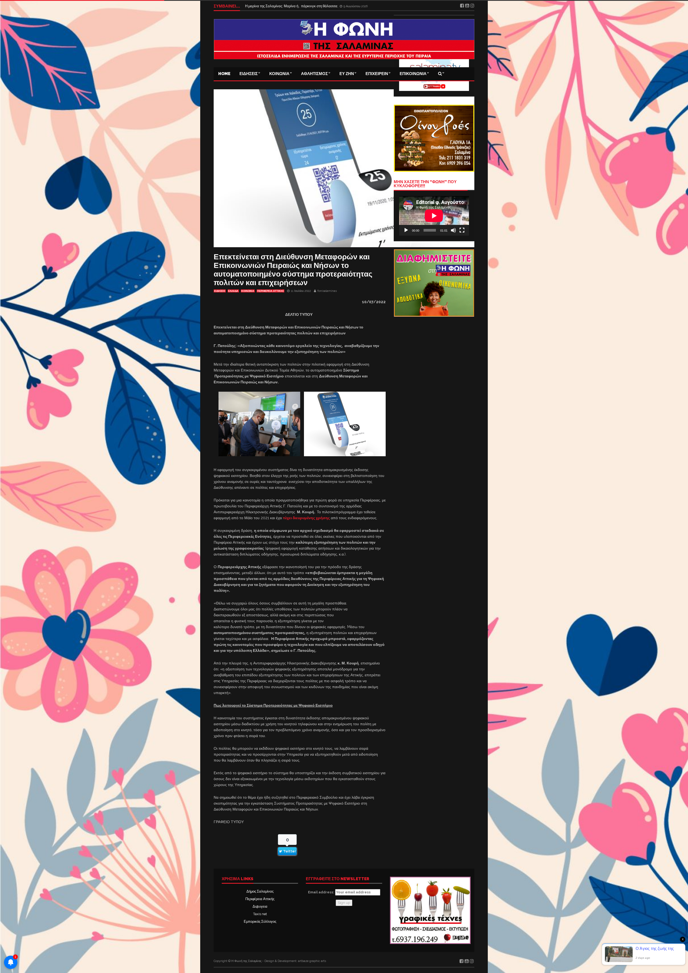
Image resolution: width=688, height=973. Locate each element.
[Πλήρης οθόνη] (462, 230)
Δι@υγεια (260, 906)
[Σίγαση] (453, 230)
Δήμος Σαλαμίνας (260, 891)
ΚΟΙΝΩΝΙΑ (279, 73)
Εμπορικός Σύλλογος (260, 921)
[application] (434, 215)
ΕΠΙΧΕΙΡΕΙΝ (377, 73)
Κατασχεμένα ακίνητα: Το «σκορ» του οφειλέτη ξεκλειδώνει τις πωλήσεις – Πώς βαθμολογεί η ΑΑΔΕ (322, 6)
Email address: (321, 892)
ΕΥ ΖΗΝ (346, 73)
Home (224, 73)
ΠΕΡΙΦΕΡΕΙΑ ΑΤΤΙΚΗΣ (270, 291)
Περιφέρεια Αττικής (259, 899)
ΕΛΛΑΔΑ (233, 291)
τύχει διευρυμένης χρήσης (306, 518)
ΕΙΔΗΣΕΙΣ (248, 73)
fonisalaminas (327, 291)
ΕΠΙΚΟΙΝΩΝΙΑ (413, 73)
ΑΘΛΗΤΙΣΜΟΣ (314, 73)
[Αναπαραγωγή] (406, 230)
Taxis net (260, 914)
